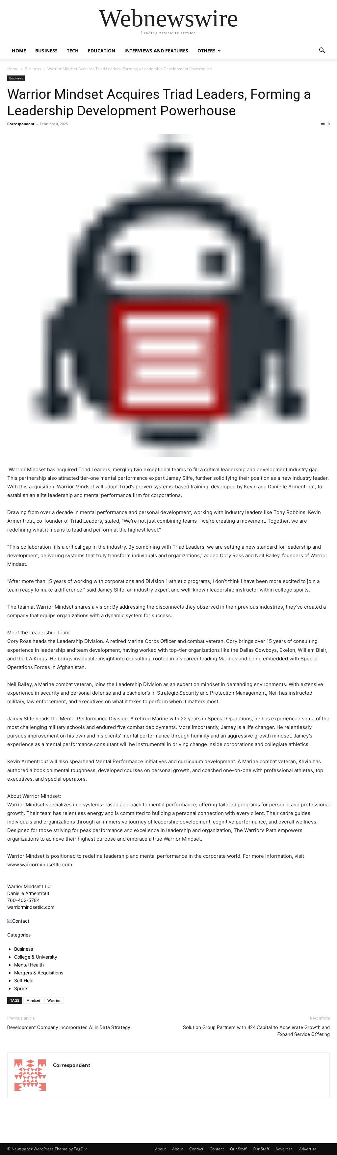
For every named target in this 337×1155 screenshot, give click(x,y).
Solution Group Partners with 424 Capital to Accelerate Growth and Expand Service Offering (256, 1031)
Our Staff (238, 1149)
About (160, 1149)
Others (206, 50)
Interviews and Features (156, 50)
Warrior (54, 1000)
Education (101, 50)
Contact (196, 1149)
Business (46, 50)
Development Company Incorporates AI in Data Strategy (68, 1027)
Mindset (33, 1000)
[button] (322, 51)
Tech (73, 50)
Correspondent (21, 123)
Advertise (284, 1149)
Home (19, 50)
